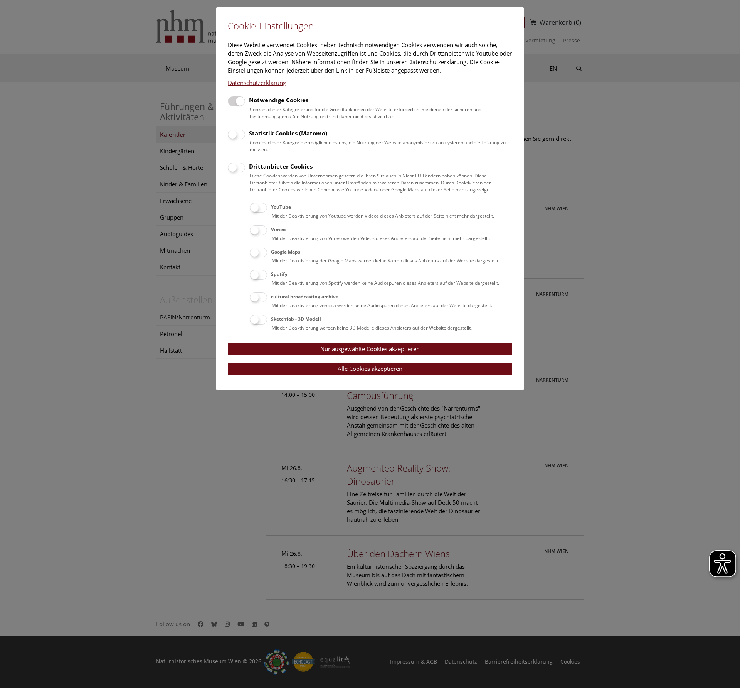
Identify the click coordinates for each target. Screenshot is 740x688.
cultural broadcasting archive (304, 296)
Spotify (279, 274)
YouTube (281, 207)
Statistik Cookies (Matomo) (288, 133)
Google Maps (285, 251)
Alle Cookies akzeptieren (370, 368)
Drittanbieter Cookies (281, 166)
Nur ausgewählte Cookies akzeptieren (370, 349)
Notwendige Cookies (278, 100)
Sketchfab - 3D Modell (296, 319)
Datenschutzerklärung (257, 82)
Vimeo (278, 229)
